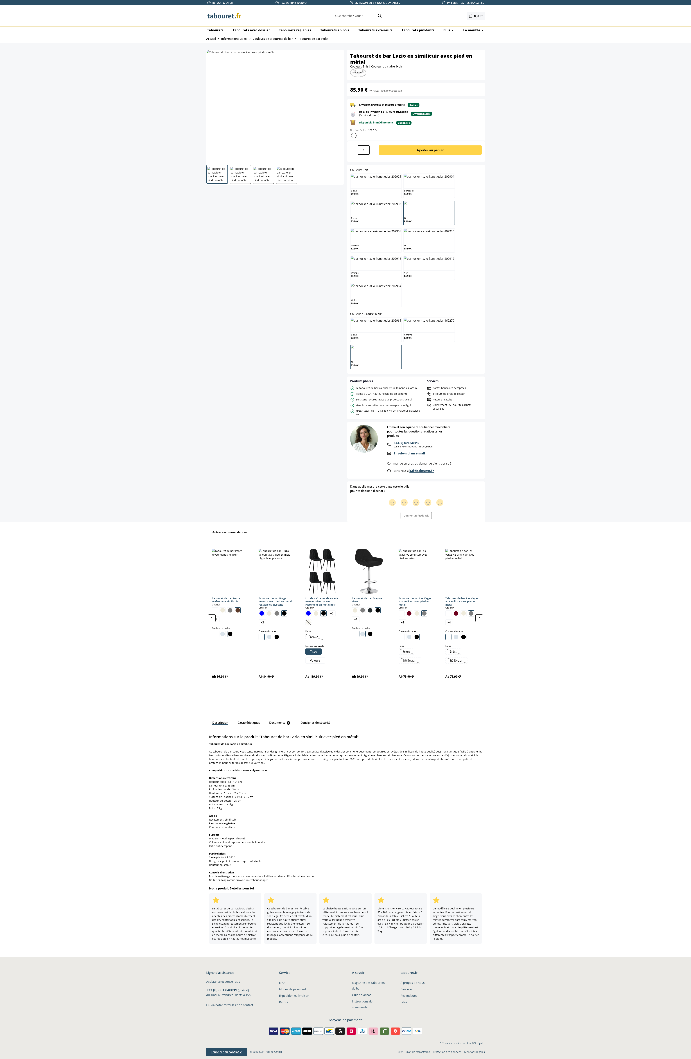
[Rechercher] (379, 16)
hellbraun (412, 661)
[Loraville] (358, 72)
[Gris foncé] (370, 610)
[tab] (220, 722)
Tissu (313, 652)
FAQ (281, 983)
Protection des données (447, 1052)
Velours (315, 661)
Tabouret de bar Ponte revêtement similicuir (226, 600)
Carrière (406, 989)
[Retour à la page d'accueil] (224, 15)
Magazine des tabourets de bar (368, 985)
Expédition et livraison (294, 996)
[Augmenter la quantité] (373, 150)
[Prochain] (479, 618)
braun (316, 637)
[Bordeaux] (409, 613)
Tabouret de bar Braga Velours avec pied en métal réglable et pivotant (275, 601)
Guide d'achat (361, 995)
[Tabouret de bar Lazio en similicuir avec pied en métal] (275, 106)
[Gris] (230, 610)
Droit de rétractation (417, 1052)
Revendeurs (409, 996)
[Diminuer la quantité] (354, 150)
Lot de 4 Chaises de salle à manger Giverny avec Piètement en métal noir (321, 601)
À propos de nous (413, 983)
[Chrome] (223, 634)
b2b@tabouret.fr (421, 471)
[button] (354, 135)
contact (248, 1005)
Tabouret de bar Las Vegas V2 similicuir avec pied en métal (415, 601)
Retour (283, 1002)
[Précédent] (212, 618)
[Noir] (230, 634)
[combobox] (354, 16)
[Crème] (223, 610)
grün (408, 652)
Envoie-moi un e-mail (409, 453)
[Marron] (238, 610)
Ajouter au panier (430, 150)
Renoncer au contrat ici (226, 1052)
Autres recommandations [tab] (229, 532)
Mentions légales (474, 1052)
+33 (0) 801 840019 (406, 443)
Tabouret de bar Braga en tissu (367, 600)
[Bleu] (262, 613)
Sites (404, 1002)
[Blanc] (215, 610)
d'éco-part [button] (397, 90)
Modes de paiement (292, 989)
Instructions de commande (362, 1004)
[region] (345, 618)
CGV (400, 1052)
